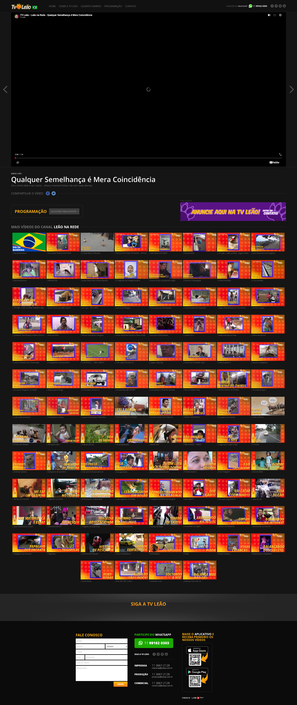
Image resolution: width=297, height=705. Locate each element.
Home (52, 6)
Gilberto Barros (91, 6)
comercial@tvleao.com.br (162, 685)
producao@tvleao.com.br (162, 677)
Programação (113, 6)
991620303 (260, 6)
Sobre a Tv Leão (68, 6)
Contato (130, 6)
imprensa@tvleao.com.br (162, 668)
